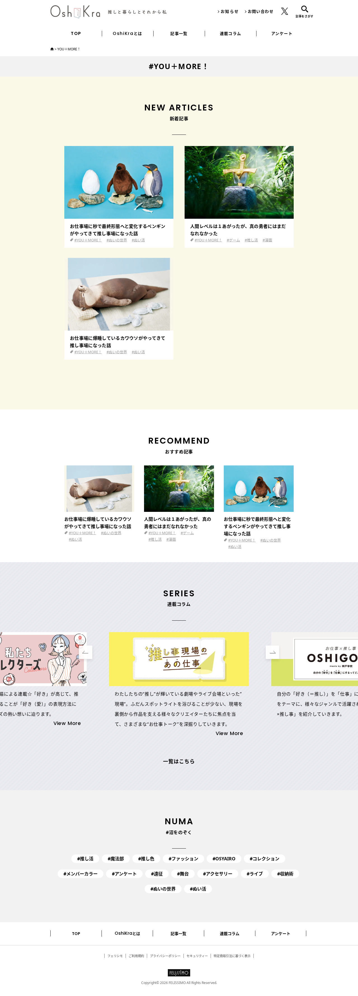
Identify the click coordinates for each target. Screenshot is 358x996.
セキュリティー (197, 956)
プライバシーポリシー (165, 956)
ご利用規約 (136, 956)
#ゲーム (233, 239)
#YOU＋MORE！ (88, 239)
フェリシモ (115, 956)
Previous (85, 652)
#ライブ (255, 874)
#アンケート (124, 874)
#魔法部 (116, 859)
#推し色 (146, 859)
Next (272, 652)
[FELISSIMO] (179, 974)
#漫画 (267, 239)
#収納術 (285, 874)
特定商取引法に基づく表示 (232, 956)
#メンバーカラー (80, 874)
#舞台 (183, 874)
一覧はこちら (179, 762)
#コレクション (264, 859)
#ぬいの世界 (117, 239)
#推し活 (251, 239)
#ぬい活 (138, 239)
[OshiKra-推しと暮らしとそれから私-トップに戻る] (52, 49)
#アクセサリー (217, 874)
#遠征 (157, 874)
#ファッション (183, 859)
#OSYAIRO (224, 859)
